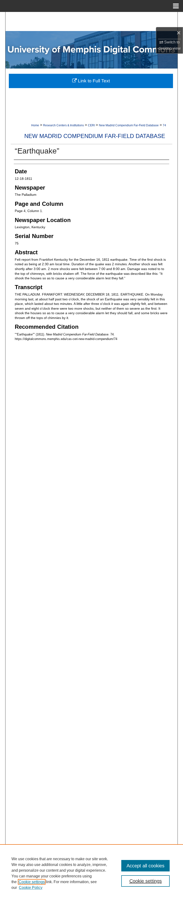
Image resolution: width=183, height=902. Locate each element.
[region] (91, 873)
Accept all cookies (145, 865)
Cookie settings (32, 882)
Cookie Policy (30, 888)
